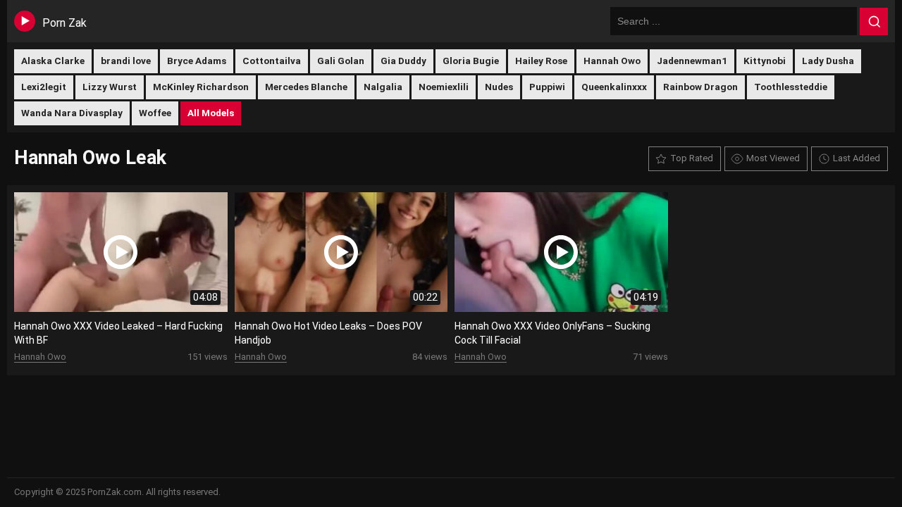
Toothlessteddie (790, 86)
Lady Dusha (828, 60)
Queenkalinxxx (614, 86)
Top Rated (691, 158)
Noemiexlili (444, 86)
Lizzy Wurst (109, 86)
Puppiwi (547, 86)
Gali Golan (340, 60)
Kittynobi (764, 60)
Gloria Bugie (471, 60)
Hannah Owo (612, 60)
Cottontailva (271, 60)
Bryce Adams (196, 60)
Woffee (155, 112)
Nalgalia (383, 86)
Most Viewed (773, 158)
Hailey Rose (541, 60)
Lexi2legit (43, 86)
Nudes (499, 86)
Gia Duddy (403, 60)
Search (874, 22)
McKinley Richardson (201, 86)
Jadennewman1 (692, 60)
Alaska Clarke (53, 60)
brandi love (126, 60)
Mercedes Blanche (306, 86)
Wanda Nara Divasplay (72, 112)
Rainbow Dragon (700, 86)
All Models (210, 112)
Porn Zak (64, 23)
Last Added (856, 158)
